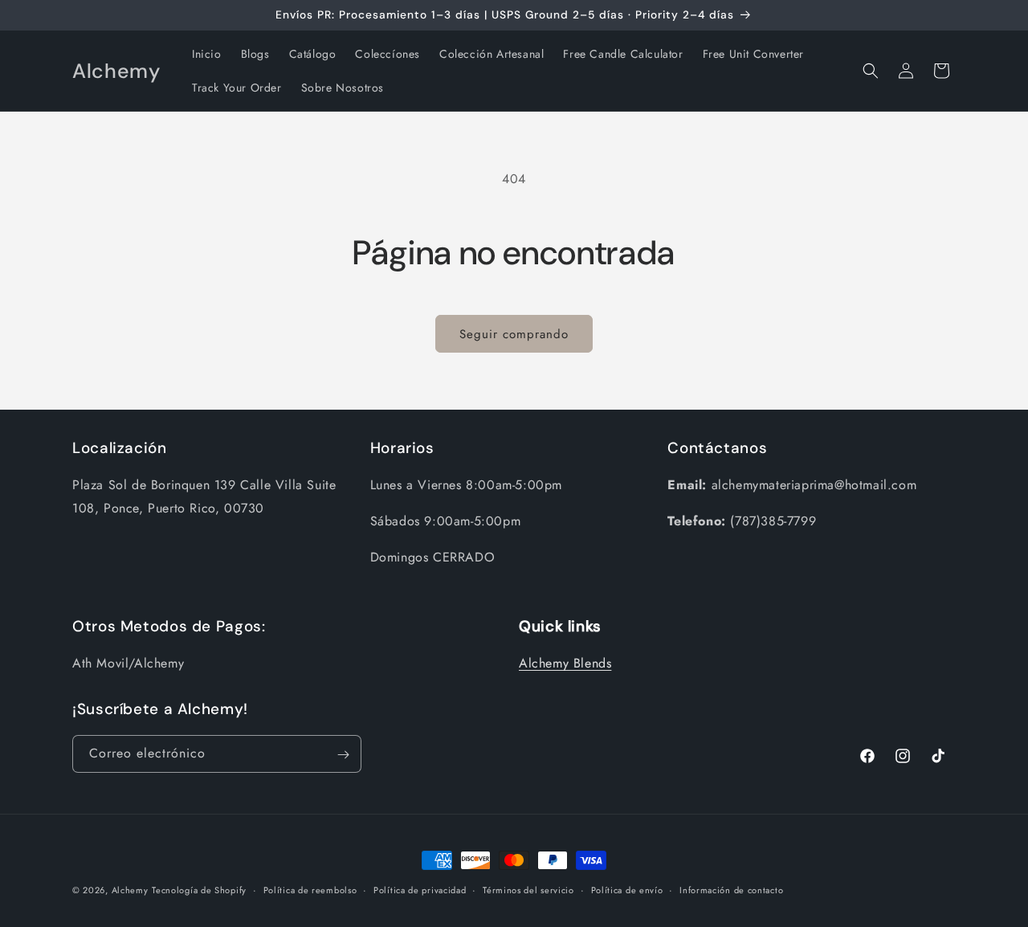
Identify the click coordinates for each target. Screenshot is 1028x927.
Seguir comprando (514, 334)
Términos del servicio (528, 889)
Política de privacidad (419, 889)
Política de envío (627, 889)
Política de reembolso (310, 889)
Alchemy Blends (565, 664)
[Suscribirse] (343, 755)
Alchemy (130, 890)
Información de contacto (731, 889)
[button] (870, 70)
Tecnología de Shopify (199, 890)
